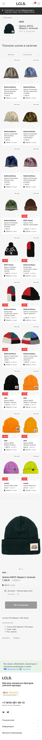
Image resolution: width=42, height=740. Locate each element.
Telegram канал (27, 10)
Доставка (6, 638)
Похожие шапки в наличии (19, 45)
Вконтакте (12, 669)
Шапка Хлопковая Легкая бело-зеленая (11, 135)
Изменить (11, 594)
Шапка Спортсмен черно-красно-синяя (11, 358)
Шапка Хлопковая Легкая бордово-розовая (30, 180)
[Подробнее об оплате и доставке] (18, 594)
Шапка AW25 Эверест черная (10, 401)
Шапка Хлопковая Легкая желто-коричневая (30, 135)
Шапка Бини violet (11, 485)
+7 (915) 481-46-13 (13, 702)
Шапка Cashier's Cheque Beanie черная (10, 269)
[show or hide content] (40, 720)
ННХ (21, 21)
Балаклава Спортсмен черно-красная (30, 269)
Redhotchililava (10, 87)
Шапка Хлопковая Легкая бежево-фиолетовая (11, 91)
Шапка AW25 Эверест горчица (30, 401)
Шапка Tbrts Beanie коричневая (30, 224)
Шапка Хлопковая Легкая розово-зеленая (11, 224)
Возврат (17, 638)
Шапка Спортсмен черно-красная (30, 312)
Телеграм (26, 669)
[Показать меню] (3, 3)
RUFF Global (28, 220)
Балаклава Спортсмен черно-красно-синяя (11, 313)
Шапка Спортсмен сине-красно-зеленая (30, 358)
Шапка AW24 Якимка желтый (29, 444)
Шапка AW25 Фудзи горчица (9, 444)
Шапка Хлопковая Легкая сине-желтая (11, 180)
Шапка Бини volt (29, 485)
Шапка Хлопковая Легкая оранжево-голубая (30, 91)
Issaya (6, 483)
